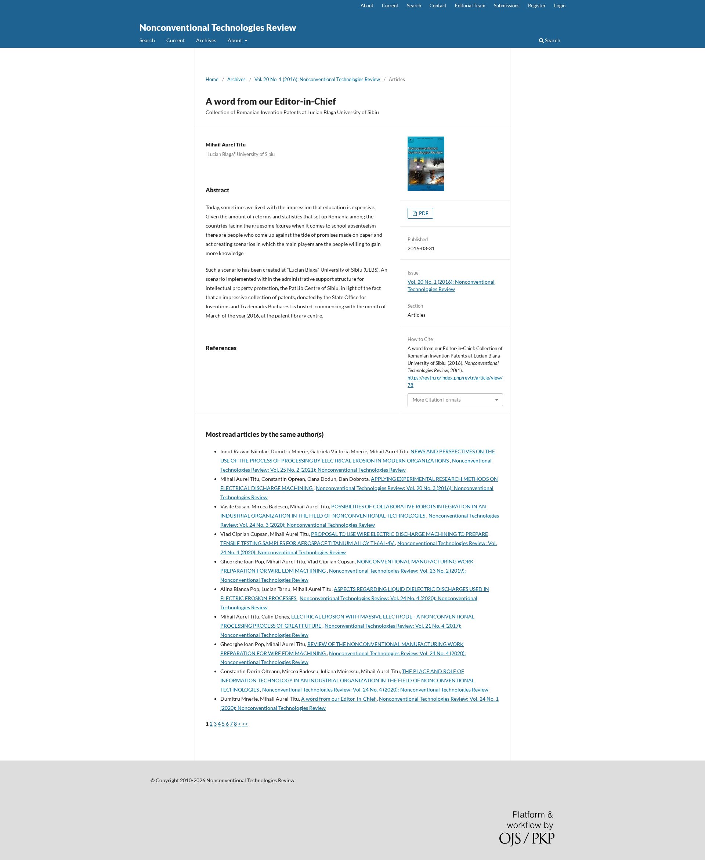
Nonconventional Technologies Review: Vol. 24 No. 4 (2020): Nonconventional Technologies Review (375, 689)
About (235, 40)
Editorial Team (470, 5)
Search (147, 40)
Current (175, 40)
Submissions (507, 5)
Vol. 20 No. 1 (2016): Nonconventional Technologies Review (317, 79)
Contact (438, 5)
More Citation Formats (437, 400)
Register (537, 5)
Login (559, 5)
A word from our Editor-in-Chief (339, 699)
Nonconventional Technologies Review (218, 27)
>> (245, 724)
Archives (206, 40)
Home (212, 79)
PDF (423, 213)
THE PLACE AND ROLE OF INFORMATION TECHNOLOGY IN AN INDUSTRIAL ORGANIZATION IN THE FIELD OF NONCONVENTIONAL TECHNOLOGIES (347, 680)
